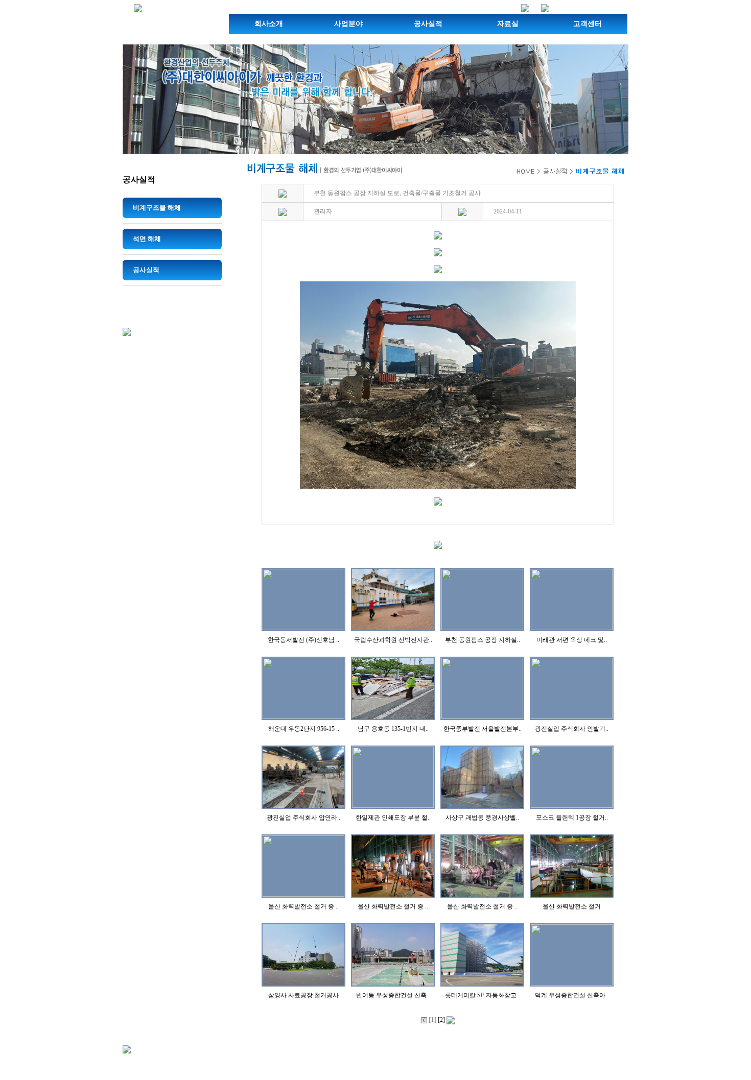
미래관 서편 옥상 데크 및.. (571, 639)
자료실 (508, 24)
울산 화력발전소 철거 (572, 906)
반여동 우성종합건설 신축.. (393, 995)
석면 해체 (147, 239)
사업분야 (348, 24)
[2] (442, 1019)
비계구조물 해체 (157, 207)
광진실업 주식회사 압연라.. (303, 817)
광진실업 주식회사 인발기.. (571, 728)
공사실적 (428, 24)
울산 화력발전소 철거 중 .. (303, 906)
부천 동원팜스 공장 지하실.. (482, 639)
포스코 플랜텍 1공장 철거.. (572, 817)
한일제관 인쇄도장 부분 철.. (393, 817)
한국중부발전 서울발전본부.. (482, 728)
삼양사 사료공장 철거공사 (303, 995)
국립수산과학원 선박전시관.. (393, 639)
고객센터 (587, 24)
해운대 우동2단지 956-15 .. (303, 728)
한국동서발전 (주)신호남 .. (303, 639)
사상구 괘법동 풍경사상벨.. (482, 817)
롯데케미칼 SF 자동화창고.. (482, 995)
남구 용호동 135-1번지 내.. (393, 728)
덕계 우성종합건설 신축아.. (571, 995)
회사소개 (268, 24)
